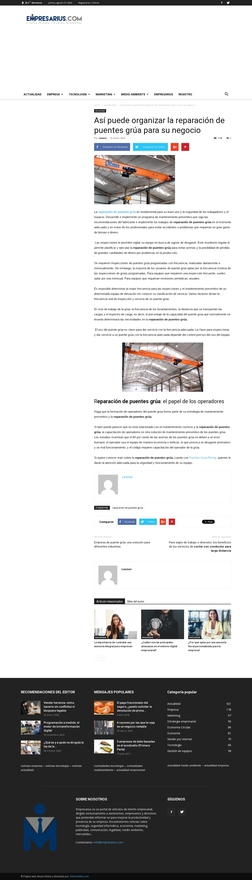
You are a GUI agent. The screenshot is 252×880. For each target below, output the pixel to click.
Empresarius (163, 94)
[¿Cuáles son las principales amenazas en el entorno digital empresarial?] (162, 624)
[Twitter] (228, 3)
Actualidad (33, 94)
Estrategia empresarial (181, 721)
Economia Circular (178, 727)
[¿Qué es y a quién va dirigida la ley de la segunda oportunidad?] (31, 747)
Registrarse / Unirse (88, 2)
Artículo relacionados (109, 601)
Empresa (53, 94)
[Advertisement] (126, 60)
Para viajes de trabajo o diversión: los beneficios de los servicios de (200, 546)
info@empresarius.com (108, 842)
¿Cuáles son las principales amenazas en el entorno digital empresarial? (159, 646)
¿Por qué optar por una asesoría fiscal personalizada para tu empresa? (207, 646)
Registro (185, 94)
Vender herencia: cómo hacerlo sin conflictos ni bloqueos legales (59, 706)
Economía (173, 733)
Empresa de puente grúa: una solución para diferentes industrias (122, 544)
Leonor (103, 137)
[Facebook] (222, 3)
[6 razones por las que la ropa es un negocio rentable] (104, 727)
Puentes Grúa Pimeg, (203, 457)
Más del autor (135, 601)
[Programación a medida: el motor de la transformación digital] (31, 727)
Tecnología (78, 94)
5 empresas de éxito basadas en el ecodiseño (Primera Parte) (136, 745)
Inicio (97, 105)
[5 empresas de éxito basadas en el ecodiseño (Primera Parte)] (104, 746)
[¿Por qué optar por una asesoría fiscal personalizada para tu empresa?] (209, 624)
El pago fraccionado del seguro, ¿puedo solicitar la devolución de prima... (134, 706)
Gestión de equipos (179, 751)
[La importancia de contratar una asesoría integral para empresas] (115, 624)
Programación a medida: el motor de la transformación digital (62, 726)
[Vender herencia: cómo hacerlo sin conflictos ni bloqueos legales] (31, 707)
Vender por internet (179, 739)
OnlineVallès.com (79, 876)
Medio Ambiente (133, 94)
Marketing (104, 94)
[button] (226, 94)
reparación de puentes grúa (127, 507)
